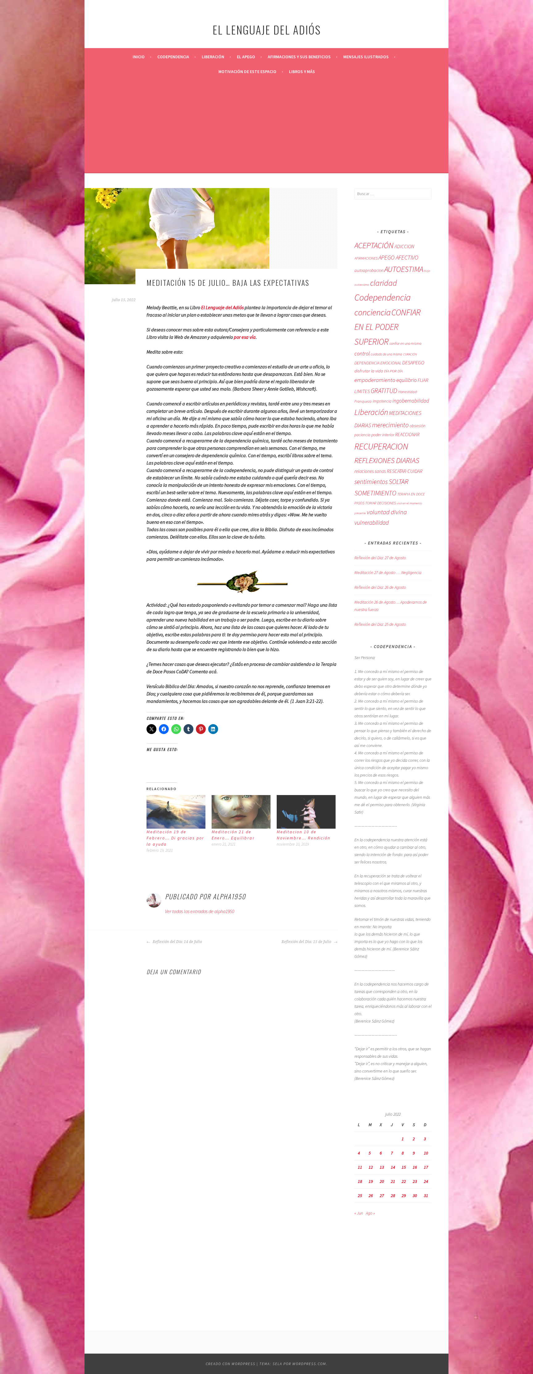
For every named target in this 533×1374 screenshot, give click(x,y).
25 (360, 1195)
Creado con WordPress (230, 1363)
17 (426, 1167)
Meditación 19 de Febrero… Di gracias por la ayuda (175, 838)
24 (426, 1181)
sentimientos (371, 482)
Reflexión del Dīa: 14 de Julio (177, 942)
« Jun (358, 1213)
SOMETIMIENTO (375, 493)
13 (382, 1167)
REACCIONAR (407, 434)
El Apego (246, 56)
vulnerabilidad (371, 522)
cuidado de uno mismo (386, 354)
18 (360, 1181)
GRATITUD (384, 391)
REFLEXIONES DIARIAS (386, 460)
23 (415, 1181)
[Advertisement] (266, 125)
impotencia (382, 401)
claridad (383, 283)
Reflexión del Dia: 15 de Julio (307, 942)
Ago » (370, 1213)
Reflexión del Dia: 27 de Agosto (380, 557)
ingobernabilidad (410, 400)
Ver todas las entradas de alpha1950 (199, 911)
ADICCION (404, 246)
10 (426, 1153)
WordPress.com (309, 1363)
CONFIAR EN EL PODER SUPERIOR (387, 327)
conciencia (372, 312)
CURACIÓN (410, 354)
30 (415, 1195)
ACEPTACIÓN (374, 245)
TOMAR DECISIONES (380, 503)
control (362, 353)
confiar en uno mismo (405, 343)
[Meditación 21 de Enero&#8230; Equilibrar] (241, 812)
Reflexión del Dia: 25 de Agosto (380, 624)
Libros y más (302, 71)
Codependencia (173, 56)
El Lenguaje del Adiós (222, 307)
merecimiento (390, 425)
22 (404, 1181)
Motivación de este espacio (247, 71)
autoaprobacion (368, 270)
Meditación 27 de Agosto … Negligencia (387, 572)
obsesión (417, 426)
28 (393, 1195)
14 (393, 1167)
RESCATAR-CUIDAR (405, 471)
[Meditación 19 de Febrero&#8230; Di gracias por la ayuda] (176, 812)
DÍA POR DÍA (393, 371)
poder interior (382, 434)
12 (371, 1167)
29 (404, 1195)
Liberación (213, 56)
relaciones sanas (370, 471)
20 (382, 1181)
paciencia (362, 434)
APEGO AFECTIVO (398, 257)
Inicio (139, 56)
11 (360, 1167)
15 (404, 1167)
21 (393, 1181)
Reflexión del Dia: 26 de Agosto (380, 587)
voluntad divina (387, 512)
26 (371, 1195)
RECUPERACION (381, 446)
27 (382, 1195)
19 (371, 1181)
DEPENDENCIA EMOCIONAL (377, 363)
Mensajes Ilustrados (366, 56)
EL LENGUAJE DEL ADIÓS (267, 29)
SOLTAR (398, 481)
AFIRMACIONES (366, 258)
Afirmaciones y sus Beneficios (299, 56)
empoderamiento (374, 379)
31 (426, 1195)
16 (415, 1167)
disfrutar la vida (368, 371)
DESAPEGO (413, 362)
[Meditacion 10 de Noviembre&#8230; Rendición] (306, 812)
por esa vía (245, 337)
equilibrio (406, 380)
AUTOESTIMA (403, 269)
